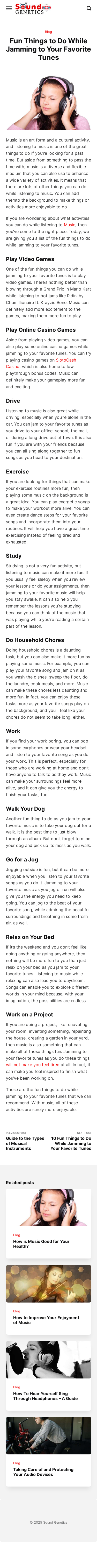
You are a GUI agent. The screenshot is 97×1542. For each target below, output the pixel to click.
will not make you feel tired (32, 1064)
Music (69, 224)
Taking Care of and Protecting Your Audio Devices (43, 1472)
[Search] (89, 8)
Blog (48, 32)
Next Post (70, 1141)
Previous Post (25, 1141)
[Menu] (9, 8)
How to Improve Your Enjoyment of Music (46, 1320)
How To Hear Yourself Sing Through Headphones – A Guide (45, 1396)
